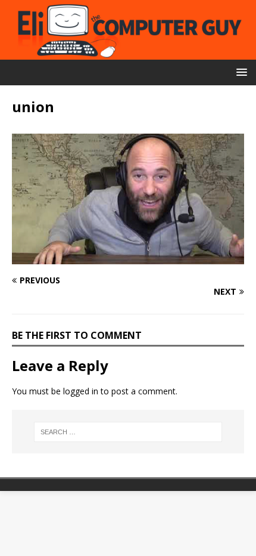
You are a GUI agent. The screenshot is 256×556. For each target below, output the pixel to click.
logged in (80, 391)
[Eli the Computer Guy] (128, 52)
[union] (128, 256)
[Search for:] (128, 432)
